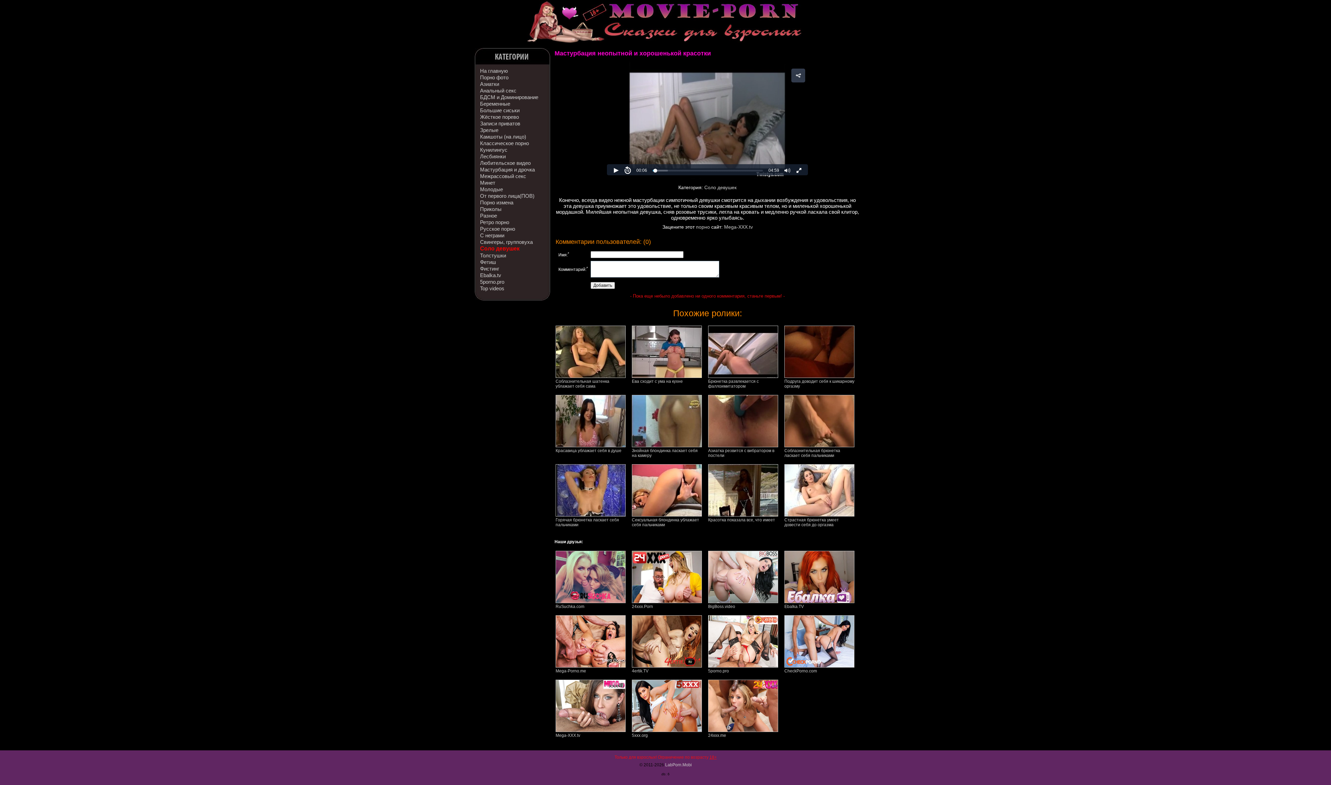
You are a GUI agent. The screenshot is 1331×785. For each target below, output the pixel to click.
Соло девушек (500, 249)
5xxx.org (640, 735)
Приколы (491, 209)
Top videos (492, 288)
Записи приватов (500, 123)
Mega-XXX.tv (738, 227)
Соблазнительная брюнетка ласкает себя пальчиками (812, 453)
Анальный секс (498, 91)
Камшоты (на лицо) (503, 137)
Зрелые (489, 130)
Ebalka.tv (490, 275)
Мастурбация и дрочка (507, 170)
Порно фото (494, 77)
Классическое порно (504, 143)
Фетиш (488, 262)
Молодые (491, 189)
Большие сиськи (500, 110)
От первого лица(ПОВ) (507, 196)
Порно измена (496, 202)
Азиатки (489, 84)
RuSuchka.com (570, 606)
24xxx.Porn (642, 606)
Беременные (495, 104)
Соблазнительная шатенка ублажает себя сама (582, 384)
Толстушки (493, 255)
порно (703, 227)
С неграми (492, 235)
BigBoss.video (721, 606)
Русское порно (497, 229)
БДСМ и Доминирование (509, 97)
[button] (798, 75)
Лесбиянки (493, 156)
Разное (488, 216)
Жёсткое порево (499, 117)
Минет (487, 183)
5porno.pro (492, 282)
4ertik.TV (640, 671)
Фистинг (489, 269)
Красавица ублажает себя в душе (588, 450)
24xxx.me (717, 735)
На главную (494, 71)
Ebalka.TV (794, 606)
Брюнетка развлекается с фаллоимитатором (733, 384)
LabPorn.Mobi (678, 764)
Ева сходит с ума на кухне (657, 381)
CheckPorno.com (800, 671)
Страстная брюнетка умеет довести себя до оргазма (811, 522)
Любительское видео (505, 163)
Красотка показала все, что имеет (741, 520)
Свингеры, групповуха (506, 242)
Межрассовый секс (503, 176)
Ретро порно (494, 222)
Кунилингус (493, 150)
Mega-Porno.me (571, 671)
